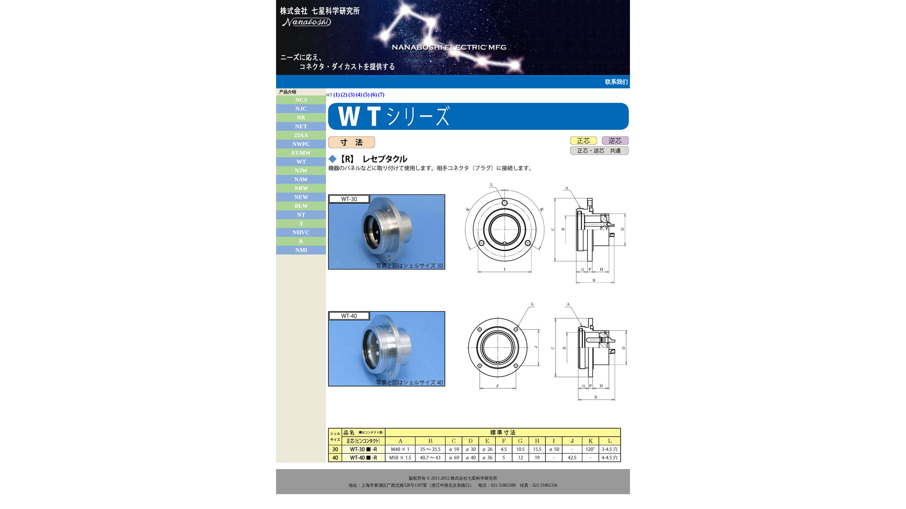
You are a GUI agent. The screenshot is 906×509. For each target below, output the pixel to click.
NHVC (301, 232)
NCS (301, 100)
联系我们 (616, 82)
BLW (301, 206)
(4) (359, 95)
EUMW (301, 153)
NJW (301, 171)
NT (301, 215)
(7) (381, 95)
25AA (301, 135)
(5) (366, 95)
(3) (351, 95)
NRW (301, 188)
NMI (301, 250)
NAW (301, 179)
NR (301, 118)
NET (301, 126)
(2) (344, 95)
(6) (374, 95)
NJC (301, 109)
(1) (336, 95)
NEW (301, 197)
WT (301, 162)
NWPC (301, 144)
